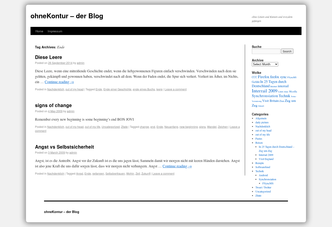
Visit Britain (270, 100)
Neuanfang (171, 127)
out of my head (74, 89)
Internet (273, 86)
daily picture (262, 122)
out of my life (92, 127)
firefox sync (278, 76)
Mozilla (293, 91)
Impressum (55, 31)
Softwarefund (262, 167)
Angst (79, 173)
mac (286, 91)
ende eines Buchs (144, 89)
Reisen (259, 142)
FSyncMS (292, 77)
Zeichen (223, 127)
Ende (99, 89)
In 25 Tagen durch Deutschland (269, 83)
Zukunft (145, 173)
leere (159, 89)
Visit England (266, 159)
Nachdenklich (55, 89)
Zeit (138, 173)
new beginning (189, 127)
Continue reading (59, 81)
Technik (284, 95)
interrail (283, 86)
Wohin (130, 173)
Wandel (212, 127)
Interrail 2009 (264, 90)
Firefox (263, 76)
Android (263, 175)
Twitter (293, 96)
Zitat (281, 101)
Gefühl (256, 82)
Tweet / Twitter (263, 187)
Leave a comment (176, 89)
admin (80, 63)
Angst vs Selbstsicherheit (64, 146)
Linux (280, 91)
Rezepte (259, 163)
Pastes (258, 138)
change (144, 127)
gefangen (98, 173)
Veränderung (257, 101)
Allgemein (261, 118)
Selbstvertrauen (115, 173)
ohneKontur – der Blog (66, 15)
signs (202, 127)
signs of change (53, 105)
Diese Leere (48, 57)
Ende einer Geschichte (117, 89)
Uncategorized (111, 127)
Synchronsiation (265, 95)
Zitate (124, 127)
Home (39, 31)
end (152, 127)
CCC (254, 77)
